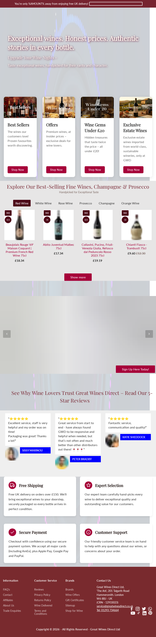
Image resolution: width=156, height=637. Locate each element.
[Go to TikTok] (139, 613)
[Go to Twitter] (144, 609)
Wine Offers (72, 594)
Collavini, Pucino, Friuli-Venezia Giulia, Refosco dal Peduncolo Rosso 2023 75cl (97, 250)
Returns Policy (42, 600)
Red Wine (21, 203)
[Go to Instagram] (137, 609)
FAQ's (6, 589)
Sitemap (70, 605)
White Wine (43, 203)
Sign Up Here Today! (135, 369)
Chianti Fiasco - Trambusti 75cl (136, 246)
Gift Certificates (74, 600)
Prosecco (86, 203)
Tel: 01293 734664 (108, 610)
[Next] (149, 334)
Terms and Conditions (40, 612)
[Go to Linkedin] (144, 613)
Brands (69, 589)
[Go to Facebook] (132, 609)
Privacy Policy (42, 594)
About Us (8, 605)
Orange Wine (130, 203)
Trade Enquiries (12, 610)
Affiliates (8, 600)
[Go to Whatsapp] (150, 609)
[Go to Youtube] (133, 613)
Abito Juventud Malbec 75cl (58, 246)
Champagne (107, 203)
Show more (78, 277)
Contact (7, 594)
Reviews (39, 589)
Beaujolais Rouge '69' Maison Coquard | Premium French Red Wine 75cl (19, 250)
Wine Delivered (43, 605)
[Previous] (7, 334)
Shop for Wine (74, 610)
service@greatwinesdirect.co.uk (115, 606)
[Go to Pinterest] (150, 613)
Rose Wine (65, 203)
